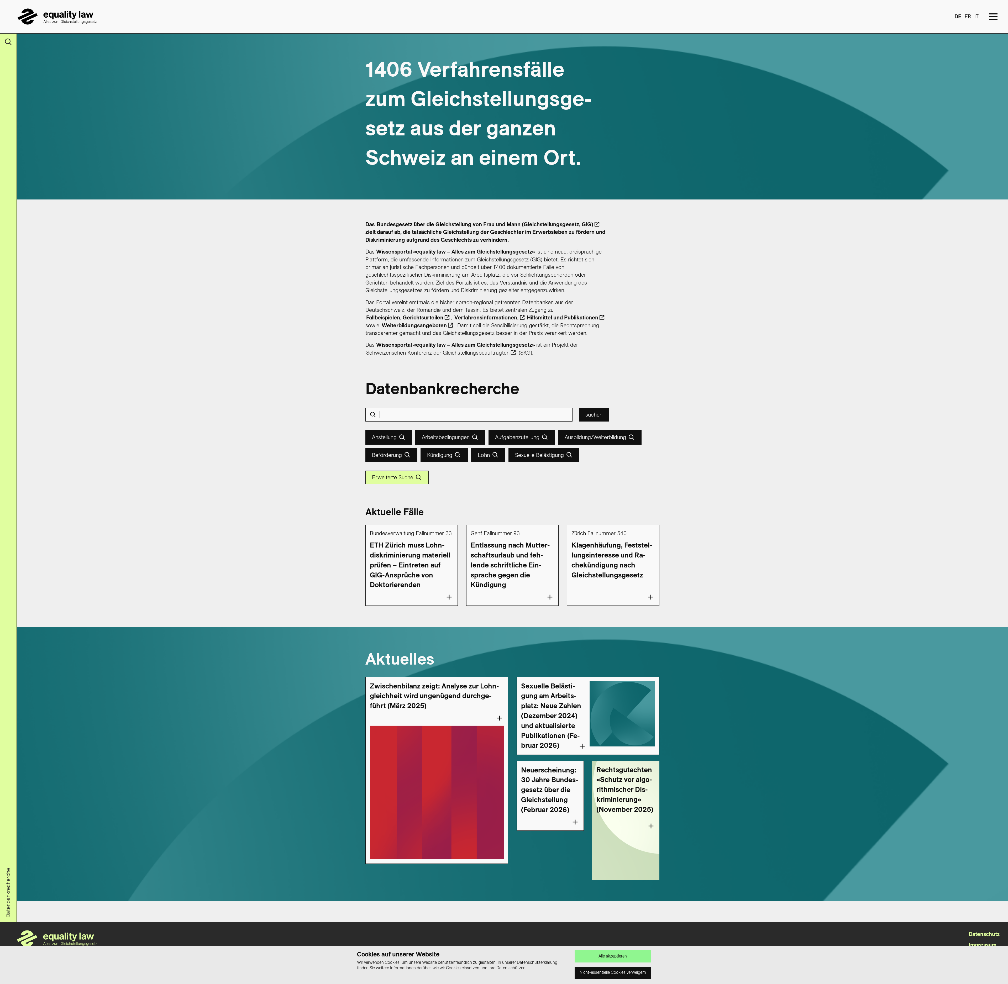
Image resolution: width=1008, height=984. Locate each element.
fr (968, 16)
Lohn (484, 455)
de (958, 16)
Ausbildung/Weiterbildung (595, 437)
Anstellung (384, 437)
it (976, 16)
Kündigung (439, 455)
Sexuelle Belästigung (539, 455)
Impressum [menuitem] (982, 945)
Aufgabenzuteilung (517, 437)
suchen (593, 415)
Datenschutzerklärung (537, 962)
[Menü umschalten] (993, 16)
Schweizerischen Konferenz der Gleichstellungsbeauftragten (438, 353)
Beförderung (387, 455)
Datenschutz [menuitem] (984, 934)
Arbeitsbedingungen (446, 437)
